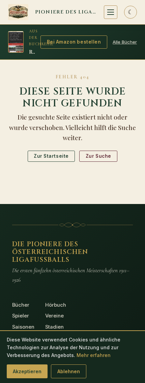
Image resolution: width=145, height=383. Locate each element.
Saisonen (23, 327)
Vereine (54, 316)
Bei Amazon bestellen (74, 42)
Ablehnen (68, 371)
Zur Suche (98, 156)
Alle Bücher (125, 42)
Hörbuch (55, 305)
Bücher (20, 305)
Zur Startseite (51, 156)
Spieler (20, 316)
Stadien (54, 327)
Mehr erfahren (94, 355)
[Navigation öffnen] (110, 12)
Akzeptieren (27, 371)
